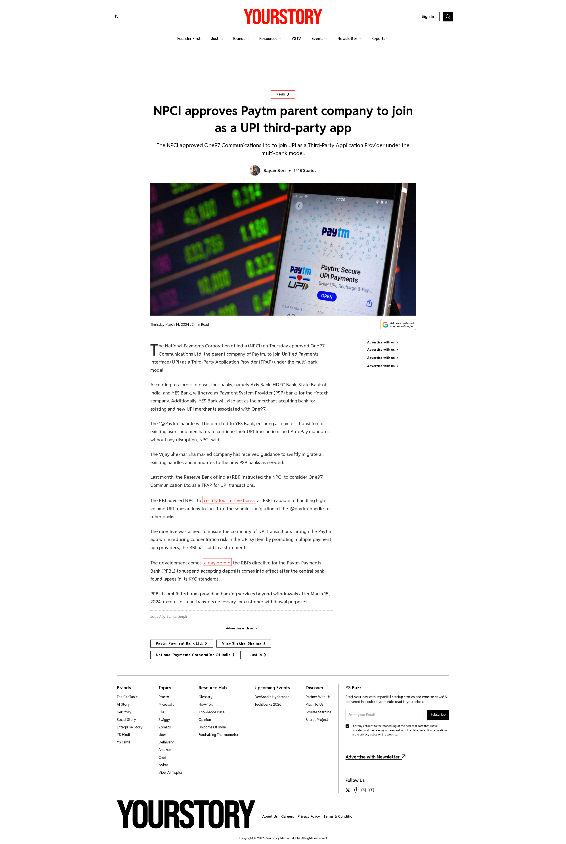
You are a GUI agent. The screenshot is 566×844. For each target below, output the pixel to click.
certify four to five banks (229, 500)
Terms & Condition (338, 816)
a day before (217, 563)
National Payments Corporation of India (193, 655)
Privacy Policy (309, 816)
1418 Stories (305, 170)
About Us (270, 816)
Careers (287, 816)
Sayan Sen (275, 170)
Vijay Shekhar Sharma (241, 643)
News (280, 94)
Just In (256, 655)
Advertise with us (239, 628)
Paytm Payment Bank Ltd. (179, 643)
